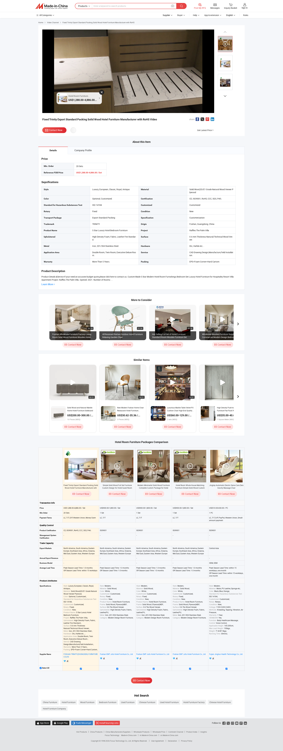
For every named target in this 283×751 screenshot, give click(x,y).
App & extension (211, 15)
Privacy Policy (186, 741)
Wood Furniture (87, 702)
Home (40, 22)
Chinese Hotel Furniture (220, 702)
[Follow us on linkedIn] (245, 722)
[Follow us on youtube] (236, 722)
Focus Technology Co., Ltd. (121, 741)
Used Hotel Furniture (169, 702)
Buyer (180, 15)
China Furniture (50, 702)
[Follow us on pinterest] (241, 722)
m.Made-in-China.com (148, 735)
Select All (45, 668)
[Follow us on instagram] (232, 722)
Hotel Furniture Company (54, 708)
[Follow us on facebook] (224, 722)
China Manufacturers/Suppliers (118, 732)
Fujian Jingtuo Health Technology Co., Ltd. (226, 654)
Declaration (172, 741)
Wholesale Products (141, 732)
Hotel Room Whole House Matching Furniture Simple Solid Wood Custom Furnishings (190, 488)
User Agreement (157, 741)
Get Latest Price (204, 130)
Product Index (191, 732)
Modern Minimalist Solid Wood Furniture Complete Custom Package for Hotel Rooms (154, 488)
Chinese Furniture (147, 702)
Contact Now (55, 130)
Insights (203, 732)
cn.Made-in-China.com (169, 735)
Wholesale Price (159, 732)
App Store (43, 722)
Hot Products (81, 732)
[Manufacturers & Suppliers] (51, 6)
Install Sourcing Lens (108, 722)
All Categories (45, 15)
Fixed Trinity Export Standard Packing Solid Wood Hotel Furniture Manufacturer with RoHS (81, 488)
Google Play (61, 722)
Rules (245, 15)
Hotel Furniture (68, 702)
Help (195, 15)
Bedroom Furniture (107, 702)
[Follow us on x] (228, 722)
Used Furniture (127, 702)
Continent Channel (175, 732)
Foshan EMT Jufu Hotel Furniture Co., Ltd (116, 654)
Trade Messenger (82, 722)
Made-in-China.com (129, 735)
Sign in (245, 7)
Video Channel (53, 22)
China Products (96, 732)
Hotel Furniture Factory (194, 702)
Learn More (47, 284)
